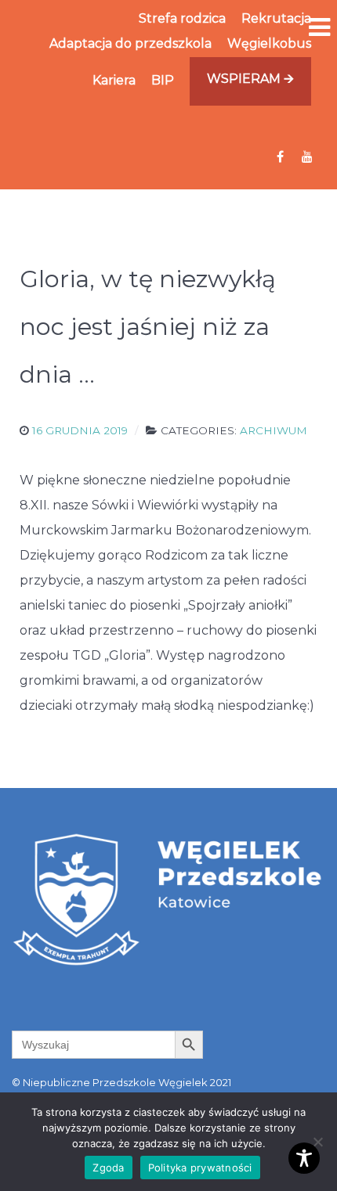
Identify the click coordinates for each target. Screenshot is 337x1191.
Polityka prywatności (200, 1167)
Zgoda (108, 1167)
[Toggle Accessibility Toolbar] (304, 1158)
